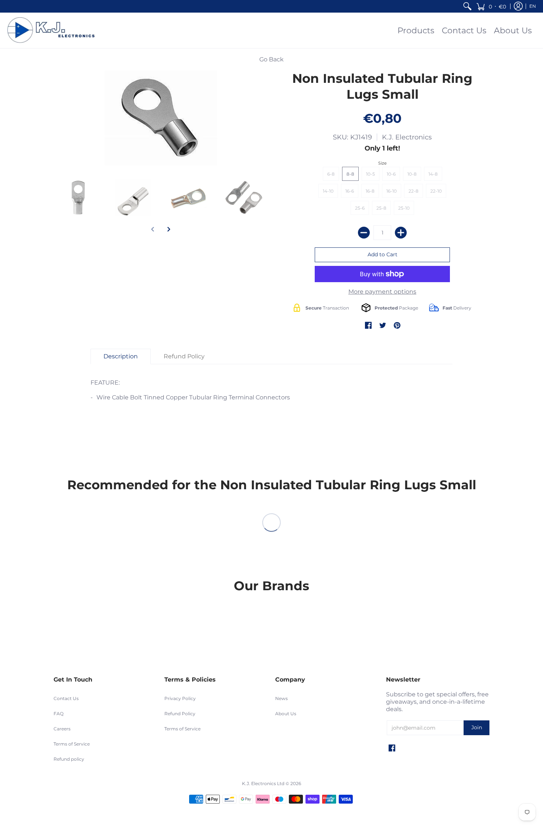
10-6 (391, 174)
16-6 (349, 191)
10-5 (370, 174)
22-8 (414, 191)
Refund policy (69, 759)
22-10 (436, 191)
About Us (285, 713)
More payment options (382, 291)
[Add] (401, 233)
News (281, 698)
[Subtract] (364, 233)
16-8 (370, 191)
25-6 (360, 208)
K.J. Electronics (407, 137)
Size (382, 163)
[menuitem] (467, 6)
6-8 (331, 174)
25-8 (381, 208)
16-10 (391, 191)
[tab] (120, 356)
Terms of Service (72, 744)
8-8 (350, 174)
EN (532, 6)
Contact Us (66, 698)
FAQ (59, 713)
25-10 (404, 208)
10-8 (412, 174)
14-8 (433, 174)
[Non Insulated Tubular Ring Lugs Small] (78, 197)
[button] (491, 6)
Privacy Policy (180, 698)
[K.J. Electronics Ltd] (53, 30)
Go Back (271, 59)
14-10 (328, 191)
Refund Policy (179, 713)
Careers (62, 728)
